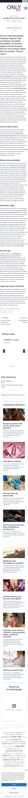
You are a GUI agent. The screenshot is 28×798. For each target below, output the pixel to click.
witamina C (19, 764)
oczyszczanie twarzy (19, 753)
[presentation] (14, 414)
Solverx (16, 762)
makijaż (11, 746)
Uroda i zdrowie (14, 16)
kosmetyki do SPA (10, 308)
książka (18, 743)
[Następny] (24, 351)
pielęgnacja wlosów (11, 760)
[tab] (12, 366)
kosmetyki (16, 739)
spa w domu (4, 311)
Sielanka (10, 762)
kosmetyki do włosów (19, 741)
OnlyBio (6, 755)
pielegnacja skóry (21, 755)
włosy (22, 766)
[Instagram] (26, 1)
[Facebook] (23, 1)
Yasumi (10, 311)
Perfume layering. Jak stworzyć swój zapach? (12, 597)
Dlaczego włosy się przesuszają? (10, 494)
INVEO (8, 739)
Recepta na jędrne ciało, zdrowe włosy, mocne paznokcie (13, 426)
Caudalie (7, 734)
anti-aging (5, 732)
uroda (13, 764)
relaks (6, 762)
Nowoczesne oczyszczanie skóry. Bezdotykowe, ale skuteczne (13, 527)
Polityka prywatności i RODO (18, 796)
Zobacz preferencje (14, 792)
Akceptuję (14, 784)
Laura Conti (6, 746)
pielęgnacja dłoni (12, 757)
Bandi (18, 732)
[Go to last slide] (4, 351)
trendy (7, 764)
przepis (22, 759)
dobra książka (5, 737)
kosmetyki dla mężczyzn (7, 741)
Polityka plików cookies (7, 796)
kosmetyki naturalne (8, 743)
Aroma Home (12, 732)
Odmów (14, 788)
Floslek (2, 308)
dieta (20, 734)
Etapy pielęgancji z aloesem (23, 320)
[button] (26, 770)
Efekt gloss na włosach (12, 461)
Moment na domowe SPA (13, 670)
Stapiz (22, 762)
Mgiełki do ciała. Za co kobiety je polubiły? (13, 562)
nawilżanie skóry (11, 748)
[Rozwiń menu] (25, 8)
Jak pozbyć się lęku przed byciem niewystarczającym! (6, 321)
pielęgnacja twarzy (21, 757)
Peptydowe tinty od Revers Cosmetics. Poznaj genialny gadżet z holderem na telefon (14, 633)
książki (23, 743)
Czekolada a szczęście (11, 340)
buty (23, 732)
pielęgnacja (5, 757)
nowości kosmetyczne (14, 751)
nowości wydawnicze (9, 753)
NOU (17, 308)
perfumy (13, 755)
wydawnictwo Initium (11, 766)
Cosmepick (14, 734)
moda (20, 746)
